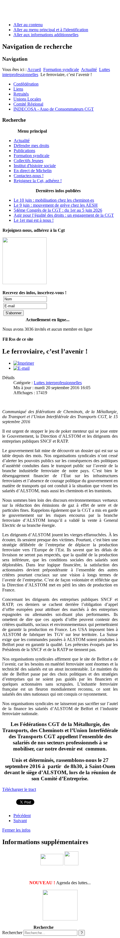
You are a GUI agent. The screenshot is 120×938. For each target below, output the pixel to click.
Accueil (34, 69)
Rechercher (12, 932)
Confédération (26, 84)
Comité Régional (28, 104)
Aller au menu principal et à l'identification (50, 29)
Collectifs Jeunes (28, 160)
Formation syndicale (61, 69)
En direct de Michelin (33, 170)
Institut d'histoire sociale (35, 165)
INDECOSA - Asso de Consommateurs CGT (53, 109)
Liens (18, 89)
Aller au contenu (28, 24)
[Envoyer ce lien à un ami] (21, 368)
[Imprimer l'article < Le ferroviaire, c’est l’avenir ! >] (23, 363)
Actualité (89, 69)
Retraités (21, 94)
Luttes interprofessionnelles (58, 382)
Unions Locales (27, 99)
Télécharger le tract (19, 789)
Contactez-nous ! (29, 175)
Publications (24, 150)
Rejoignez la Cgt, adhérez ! (38, 180)
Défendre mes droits (31, 145)
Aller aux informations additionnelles (45, 34)
